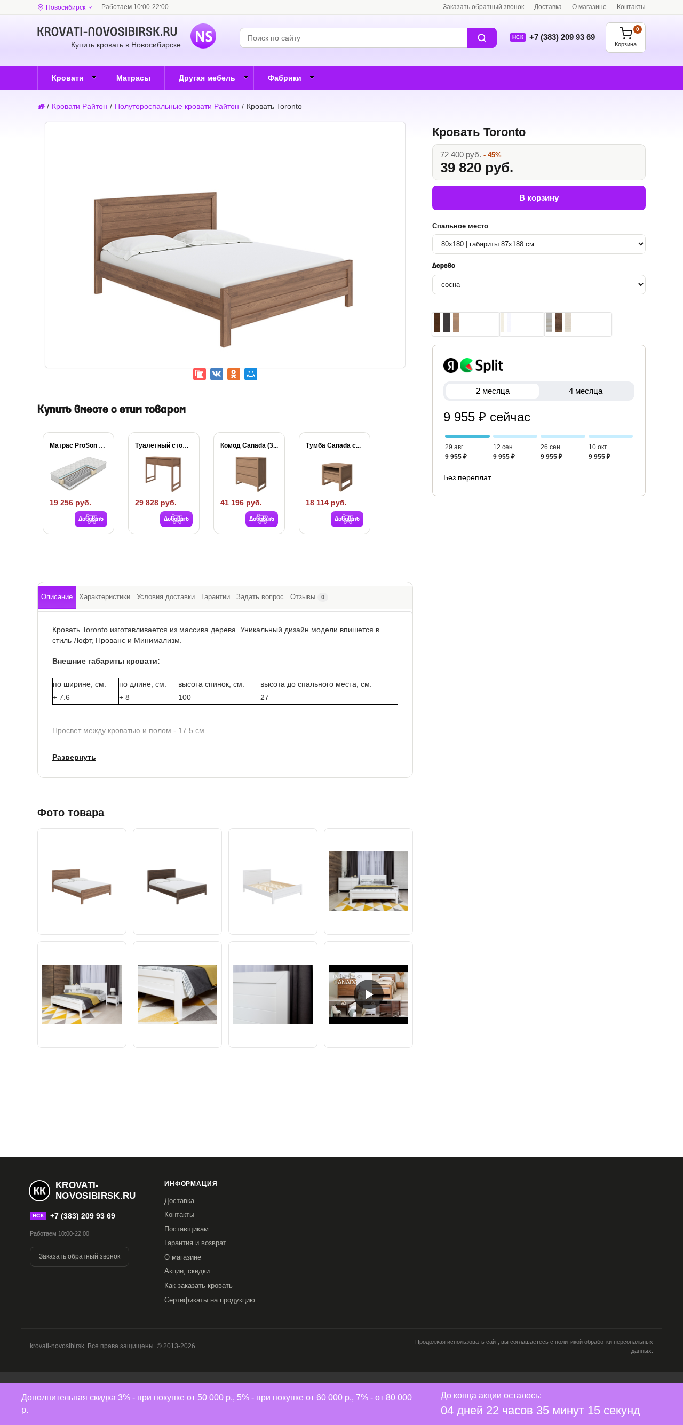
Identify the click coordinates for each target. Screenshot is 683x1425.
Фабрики (284, 78)
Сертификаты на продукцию (209, 1300)
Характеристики (104, 597)
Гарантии (215, 597)
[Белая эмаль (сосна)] (509, 322)
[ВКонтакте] (216, 374)
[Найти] (482, 38)
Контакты (631, 7)
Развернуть (74, 757)
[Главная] (40, 106)
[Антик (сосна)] (456, 322)
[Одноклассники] (233, 374)
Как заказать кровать (198, 1285)
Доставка (548, 7)
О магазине (589, 7)
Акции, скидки (187, 1271)
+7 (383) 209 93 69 (562, 37)
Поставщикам (186, 1229)
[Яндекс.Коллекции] (199, 374)
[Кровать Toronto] (177, 881)
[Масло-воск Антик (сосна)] (558, 322)
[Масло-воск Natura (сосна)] (568, 322)
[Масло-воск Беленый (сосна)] (549, 322)
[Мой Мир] (250, 374)
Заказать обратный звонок (483, 7)
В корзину (539, 197)
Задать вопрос (260, 597)
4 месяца (585, 390)
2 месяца (493, 390)
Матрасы (133, 78)
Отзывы (307, 597)
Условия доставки (166, 597)
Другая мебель (207, 78)
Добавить (91, 519)
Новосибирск (65, 7)
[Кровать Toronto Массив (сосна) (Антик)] (225, 252)
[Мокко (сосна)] (437, 322)
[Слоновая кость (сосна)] (502, 322)
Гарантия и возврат (195, 1243)
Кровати (68, 78)
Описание (57, 597)
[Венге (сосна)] (446, 322)
